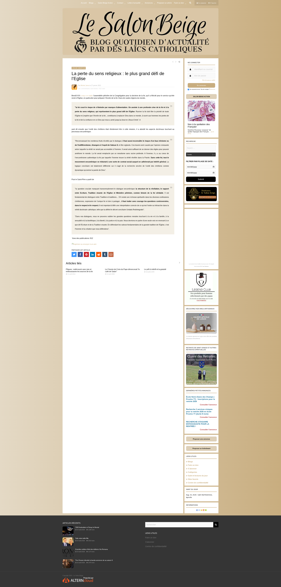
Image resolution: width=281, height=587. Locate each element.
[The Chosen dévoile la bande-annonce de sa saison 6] (68, 567)
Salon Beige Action (105, 3)
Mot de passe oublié (208, 80)
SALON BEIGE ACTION (201, 96)
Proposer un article (164, 3)
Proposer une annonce (201, 439)
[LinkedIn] (92, 254)
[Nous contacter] (199, 510)
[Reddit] (98, 254)
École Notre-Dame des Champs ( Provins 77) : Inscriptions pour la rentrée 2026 (200, 399)
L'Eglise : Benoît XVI (78, 68)
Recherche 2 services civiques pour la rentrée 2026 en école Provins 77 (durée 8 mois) (199, 411)
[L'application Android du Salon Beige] (206, 510)
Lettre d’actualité (134, 3)
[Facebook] (80, 254)
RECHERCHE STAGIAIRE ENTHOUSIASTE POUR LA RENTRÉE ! (197, 424)
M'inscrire (212, 89)
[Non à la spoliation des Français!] (201, 120)
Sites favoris (193, 479)
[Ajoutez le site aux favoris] (201, 510)
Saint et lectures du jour (198, 476)
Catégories (192, 472)
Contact (120, 3)
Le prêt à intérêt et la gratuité (155, 269)
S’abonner (192, 469)
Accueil (84, 3)
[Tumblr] (104, 254)
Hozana (207, 266)
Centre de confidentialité (198, 483)
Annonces (149, 3)
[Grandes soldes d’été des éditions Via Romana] (68, 556)
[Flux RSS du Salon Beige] (203, 510)
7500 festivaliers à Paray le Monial (87, 527)
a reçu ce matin (87, 96)
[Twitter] (74, 254)
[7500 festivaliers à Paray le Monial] (68, 534)
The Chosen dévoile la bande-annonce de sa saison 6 (94, 560)
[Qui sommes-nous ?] (197, 510)
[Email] (110, 254)
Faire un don (193, 465)
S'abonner (149, 542)
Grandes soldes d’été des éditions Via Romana (91, 549)
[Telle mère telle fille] (68, 545)
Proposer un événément (201, 448)
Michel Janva (85, 85)
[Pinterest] (86, 254)
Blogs (91, 3)
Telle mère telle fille (81, 538)
